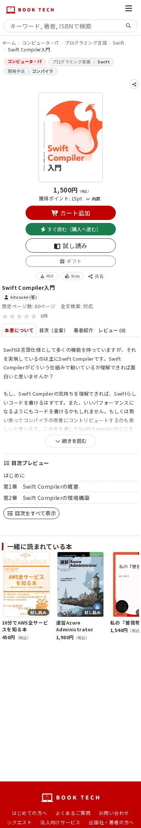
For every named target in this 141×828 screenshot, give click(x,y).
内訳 (95, 199)
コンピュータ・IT (40, 42)
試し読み (74, 245)
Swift (118, 42)
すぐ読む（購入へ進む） (73, 229)
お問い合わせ (114, 812)
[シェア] (134, 84)
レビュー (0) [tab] (112, 330)
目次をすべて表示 (35, 513)
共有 (99, 276)
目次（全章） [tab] (53, 330)
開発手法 (16, 71)
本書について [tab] (19, 330)
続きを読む (73, 440)
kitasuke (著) (24, 297)
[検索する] (128, 26)
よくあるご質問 (73, 812)
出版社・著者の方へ (111, 822)
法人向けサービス (60, 822)
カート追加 (74, 212)
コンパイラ (42, 71)
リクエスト (19, 822)
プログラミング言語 (86, 42)
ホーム (9, 42)
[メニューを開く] (128, 9)
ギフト (73, 261)
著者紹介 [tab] (83, 330)
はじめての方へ (29, 812)
